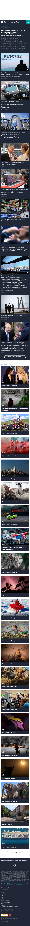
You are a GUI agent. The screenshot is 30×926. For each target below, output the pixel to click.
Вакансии (24, 860)
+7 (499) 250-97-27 (19, 884)
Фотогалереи (5, 26)
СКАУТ (2, 895)
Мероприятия (13, 862)
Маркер (2, 897)
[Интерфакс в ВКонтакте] (7, 910)
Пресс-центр (18, 860)
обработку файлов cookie (6, 881)
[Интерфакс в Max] (12, 910)
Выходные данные (5, 919)
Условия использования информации (9, 918)
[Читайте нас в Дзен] (2, 910)
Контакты (3, 860)
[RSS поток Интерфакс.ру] (9, 910)
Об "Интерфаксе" (10, 860)
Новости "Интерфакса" (5, 902)
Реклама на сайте (5, 862)
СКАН (2, 903)
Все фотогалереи (15, 852)
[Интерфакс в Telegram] (5, 910)
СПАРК (2, 892)
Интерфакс (15, 22)
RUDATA (2, 905)
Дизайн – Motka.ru (5, 921)
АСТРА (2, 898)
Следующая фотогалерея (14, 356)
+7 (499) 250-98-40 (9, 884)
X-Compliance (3, 894)
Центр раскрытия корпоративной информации (10, 906)
